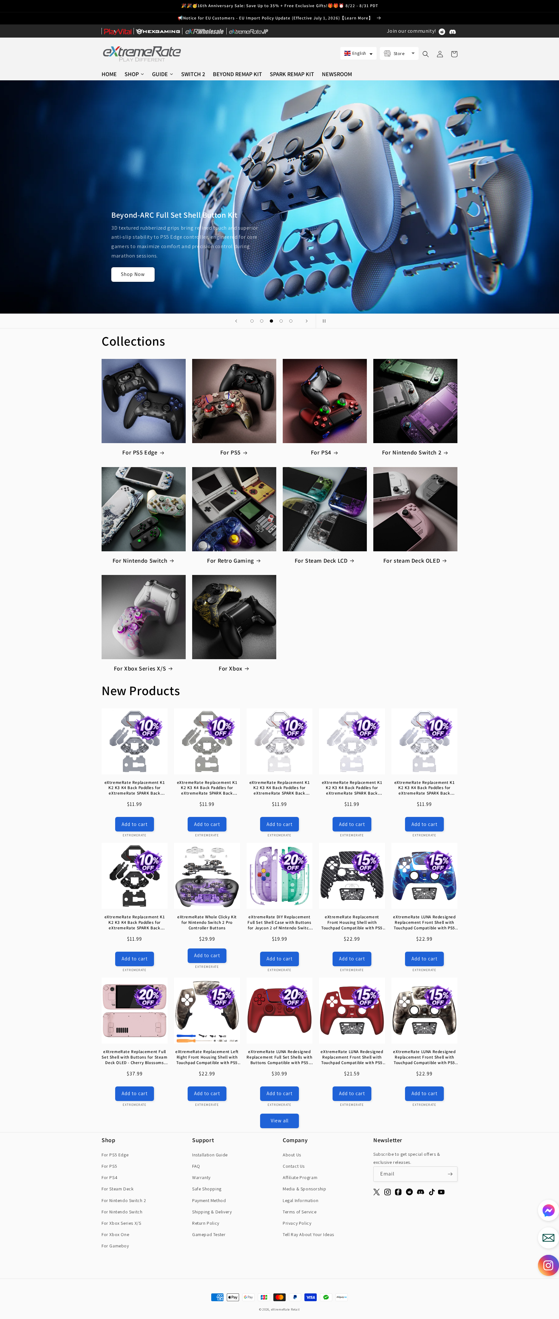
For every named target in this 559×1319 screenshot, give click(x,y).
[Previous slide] (236, 321)
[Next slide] (307, 321)
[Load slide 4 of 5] (281, 321)
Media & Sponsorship (304, 1189)
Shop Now (133, 274)
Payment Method (209, 1200)
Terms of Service (300, 1212)
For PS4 (321, 452)
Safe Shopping (207, 1189)
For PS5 (230, 452)
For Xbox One (115, 1234)
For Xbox (230, 668)
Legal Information (300, 1200)
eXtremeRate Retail (285, 1309)
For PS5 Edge (139, 452)
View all (280, 1121)
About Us (292, 1155)
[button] (358, 53)
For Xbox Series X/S (140, 668)
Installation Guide (210, 1155)
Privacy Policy (297, 1223)
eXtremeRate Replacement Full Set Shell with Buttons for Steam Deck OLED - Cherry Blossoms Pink (134, 1057)
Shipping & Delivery (212, 1212)
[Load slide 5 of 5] (291, 321)
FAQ (196, 1166)
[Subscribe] (450, 1174)
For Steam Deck (118, 1189)
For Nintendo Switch (140, 560)
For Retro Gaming (230, 560)
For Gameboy (115, 1246)
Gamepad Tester (208, 1234)
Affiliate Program (300, 1177)
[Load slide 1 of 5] (252, 321)
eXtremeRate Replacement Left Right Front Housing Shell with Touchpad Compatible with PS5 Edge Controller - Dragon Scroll (207, 1057)
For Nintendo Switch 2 (412, 452)
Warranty (201, 1177)
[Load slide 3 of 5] (271, 321)
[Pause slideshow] (323, 321)
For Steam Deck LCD (321, 560)
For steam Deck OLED (411, 560)
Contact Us (294, 1166)
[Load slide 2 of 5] (262, 321)
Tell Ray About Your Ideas (308, 1234)
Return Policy (205, 1223)
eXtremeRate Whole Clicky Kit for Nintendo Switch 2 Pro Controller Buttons (207, 922)
